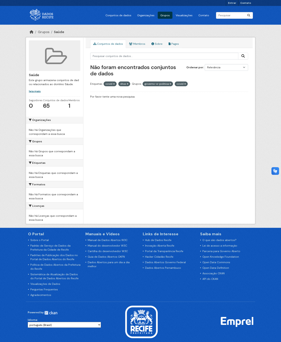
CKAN (50, 313)
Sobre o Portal (39, 240)
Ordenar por (194, 67)
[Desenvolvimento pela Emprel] (237, 321)
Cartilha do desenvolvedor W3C (108, 251)
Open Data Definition (215, 268)
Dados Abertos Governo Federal (165, 262)
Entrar (232, 3)
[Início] (31, 32)
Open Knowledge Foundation (220, 256)
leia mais (35, 91)
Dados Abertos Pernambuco (163, 268)
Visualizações (184, 15)
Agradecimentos (40, 295)
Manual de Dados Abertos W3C (108, 240)
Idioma (32, 320)
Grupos (165, 15)
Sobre (158, 44)
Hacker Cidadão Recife (159, 256)
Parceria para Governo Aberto (221, 251)
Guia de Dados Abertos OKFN (106, 256)
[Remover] (114, 84)
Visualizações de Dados (45, 284)
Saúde (59, 32)
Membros (138, 44)
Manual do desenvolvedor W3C (107, 245)
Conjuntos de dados (118, 15)
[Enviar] (249, 15)
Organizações (145, 15)
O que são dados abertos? (219, 240)
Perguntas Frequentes (44, 289)
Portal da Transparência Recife (164, 251)
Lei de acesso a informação (219, 245)
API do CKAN (210, 279)
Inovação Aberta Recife (159, 245)
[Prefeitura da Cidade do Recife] (141, 321)
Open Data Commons (216, 262)
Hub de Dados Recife (158, 240)
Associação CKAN (213, 273)
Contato (245, 3)
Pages (175, 44)
